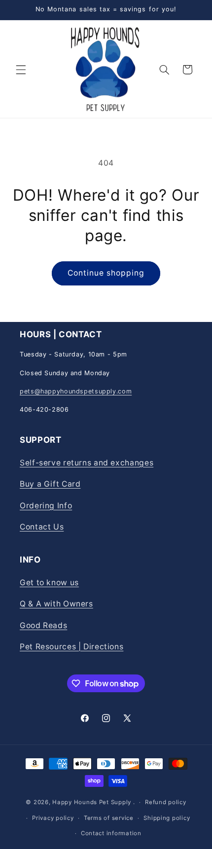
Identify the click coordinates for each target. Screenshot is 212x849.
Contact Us (42, 526)
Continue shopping (106, 273)
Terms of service (109, 817)
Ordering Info (46, 505)
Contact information (111, 833)
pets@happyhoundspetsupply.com (76, 391)
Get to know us (49, 582)
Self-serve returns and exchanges (86, 462)
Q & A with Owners (56, 603)
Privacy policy (52, 817)
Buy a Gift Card (50, 484)
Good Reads (43, 625)
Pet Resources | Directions (71, 646)
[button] (20, 69)
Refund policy (165, 802)
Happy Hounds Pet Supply (91, 802)
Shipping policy (166, 817)
